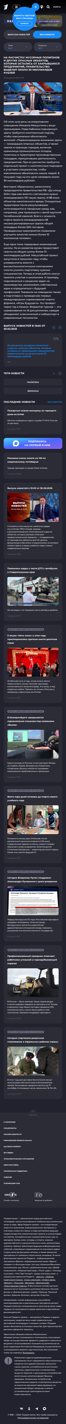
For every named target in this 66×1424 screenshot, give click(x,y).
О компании (9, 1122)
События (8, 1177)
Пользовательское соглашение (19, 1159)
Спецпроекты (10, 1128)
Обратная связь (11, 1165)
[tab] (47, 34)
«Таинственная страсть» (15, 1286)
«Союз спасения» (32, 1280)
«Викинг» (8, 1283)
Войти (57, 7)
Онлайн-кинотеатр (13, 1134)
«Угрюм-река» (48, 1280)
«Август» (40, 1277)
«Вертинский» (42, 1283)
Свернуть (33, 1115)
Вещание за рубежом (43, 1200)
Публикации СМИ (12, 1183)
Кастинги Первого (12, 1147)
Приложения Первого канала (18, 1140)
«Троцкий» (19, 1283)
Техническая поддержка (15, 1171)
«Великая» (30, 1283)
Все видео (8, 1153)
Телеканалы (28, 1353)
